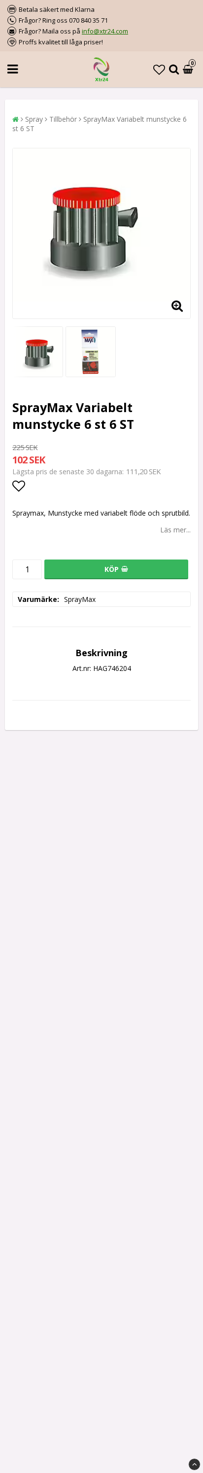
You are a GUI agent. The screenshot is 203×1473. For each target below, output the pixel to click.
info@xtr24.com (105, 31)
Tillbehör (63, 119)
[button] (159, 69)
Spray (34, 119)
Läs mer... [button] (175, 529)
